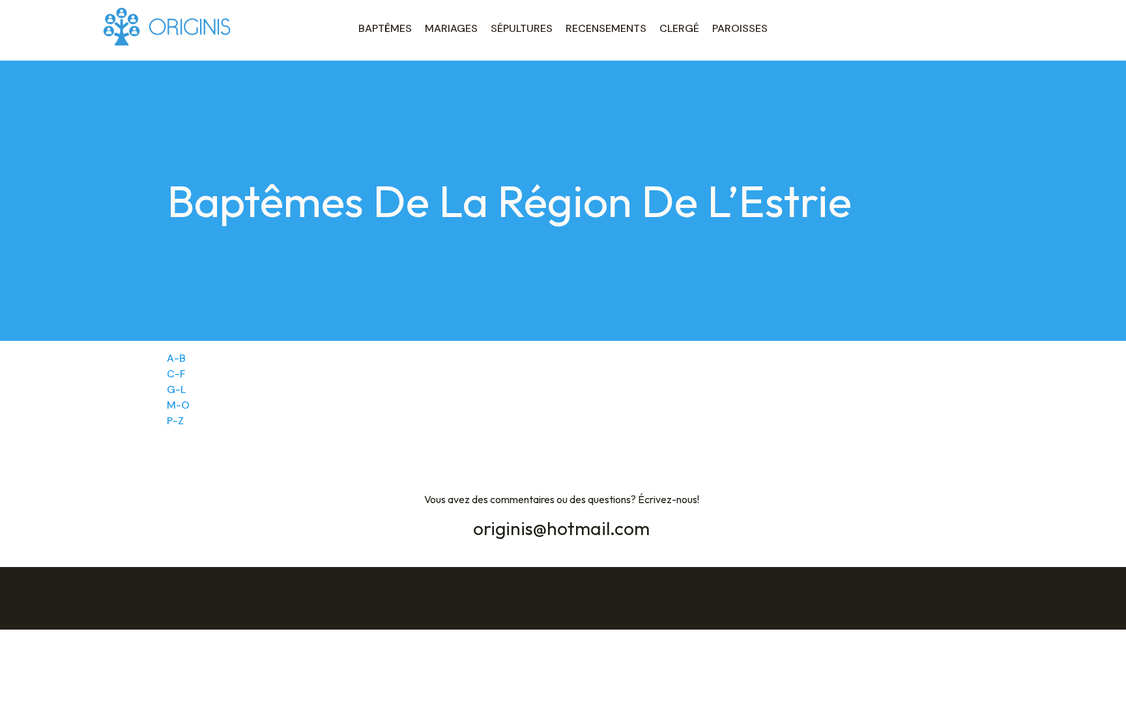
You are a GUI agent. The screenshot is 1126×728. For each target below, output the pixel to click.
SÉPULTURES (522, 28)
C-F (176, 374)
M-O (178, 405)
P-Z (175, 421)
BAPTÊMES (385, 28)
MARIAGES (451, 28)
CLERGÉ (679, 28)
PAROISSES (740, 28)
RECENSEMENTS (606, 28)
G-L (176, 389)
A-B (176, 358)
